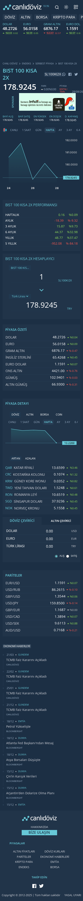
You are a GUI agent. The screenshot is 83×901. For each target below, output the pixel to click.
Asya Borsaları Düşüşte (23, 760)
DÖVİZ (10, 17)
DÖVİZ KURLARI (54, 851)
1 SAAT (26, 130)
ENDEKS (24, 867)
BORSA (41, 17)
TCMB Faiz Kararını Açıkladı (26, 660)
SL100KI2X (65, 280)
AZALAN (30, 458)
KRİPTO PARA (64, 17)
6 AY (77, 422)
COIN (59, 414)
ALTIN (25, 17)
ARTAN (16, 458)
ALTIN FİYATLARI (24, 851)
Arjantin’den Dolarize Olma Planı (30, 793)
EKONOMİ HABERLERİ (54, 856)
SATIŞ (74, 555)
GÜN (38, 130)
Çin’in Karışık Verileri (21, 776)
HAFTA (50, 130)
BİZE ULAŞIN (39, 832)
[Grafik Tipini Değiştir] (5, 130)
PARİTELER (24, 856)
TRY (69, 308)
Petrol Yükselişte (18, 726)
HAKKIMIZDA (39, 827)
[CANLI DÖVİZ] (22, 7)
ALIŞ (62, 555)
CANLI (14, 130)
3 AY (69, 130)
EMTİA (54, 862)
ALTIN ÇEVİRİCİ (61, 521)
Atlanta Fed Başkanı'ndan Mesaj (30, 743)
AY (60, 130)
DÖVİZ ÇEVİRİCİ (22, 521)
